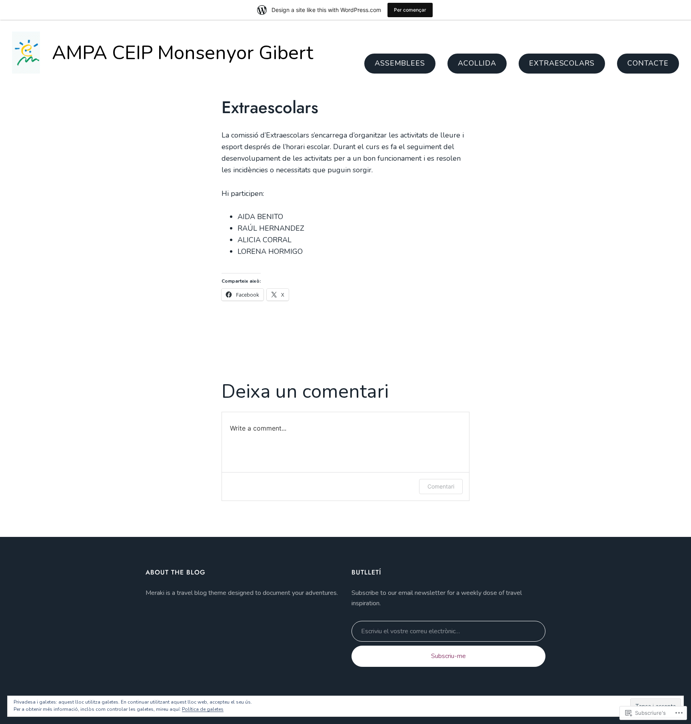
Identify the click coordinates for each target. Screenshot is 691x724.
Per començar (410, 10)
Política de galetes (203, 709)
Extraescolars (562, 63)
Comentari (440, 486)
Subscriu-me (448, 656)
